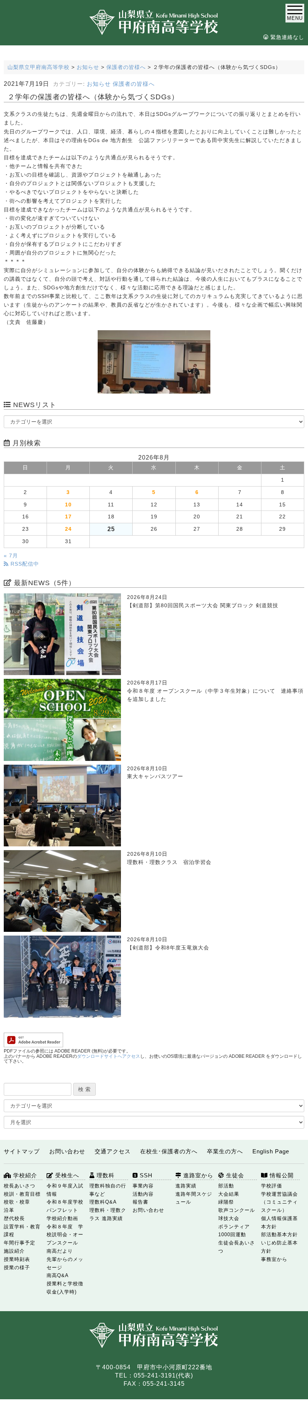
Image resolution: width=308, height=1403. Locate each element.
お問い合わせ (67, 1151)
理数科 (105, 1175)
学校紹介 (24, 1175)
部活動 (226, 1186)
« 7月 (11, 556)
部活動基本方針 (279, 1234)
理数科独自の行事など (107, 1190)
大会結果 (228, 1194)
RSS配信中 (24, 564)
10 (68, 505)
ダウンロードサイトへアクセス (108, 1056)
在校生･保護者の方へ (169, 1151)
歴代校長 (14, 1218)
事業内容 (143, 1186)
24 (68, 529)
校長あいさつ (19, 1186)
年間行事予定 (19, 1243)
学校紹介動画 (62, 1218)
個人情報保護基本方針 (279, 1222)
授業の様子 (17, 1267)
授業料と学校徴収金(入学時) (65, 1288)
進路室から (197, 1175)
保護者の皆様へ (134, 84)
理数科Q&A (103, 1202)
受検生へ (66, 1175)
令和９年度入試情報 (65, 1190)
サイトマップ (22, 1151)
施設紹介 (14, 1251)
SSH (145, 1175)
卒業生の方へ (225, 1151)
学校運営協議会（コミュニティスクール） (279, 1202)
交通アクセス (113, 1151)
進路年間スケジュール (193, 1198)
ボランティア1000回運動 (234, 1231)
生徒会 (234, 1175)
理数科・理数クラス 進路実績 (107, 1214)
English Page (270, 1151)
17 (68, 517)
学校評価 (271, 1186)
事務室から (274, 1259)
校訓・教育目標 (22, 1194)
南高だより (60, 1251)
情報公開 (281, 1175)
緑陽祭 (226, 1202)
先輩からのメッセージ (65, 1263)
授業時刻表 (17, 1259)
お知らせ (99, 84)
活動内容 (143, 1194)
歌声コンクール (236, 1210)
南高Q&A (58, 1275)
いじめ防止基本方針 (279, 1247)
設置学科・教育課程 (22, 1231)
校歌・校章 (17, 1202)
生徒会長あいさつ (236, 1247)
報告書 (140, 1202)
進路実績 (185, 1186)
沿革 (9, 1210)
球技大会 (228, 1218)
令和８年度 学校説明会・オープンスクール (65, 1235)
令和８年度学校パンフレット (65, 1206)
